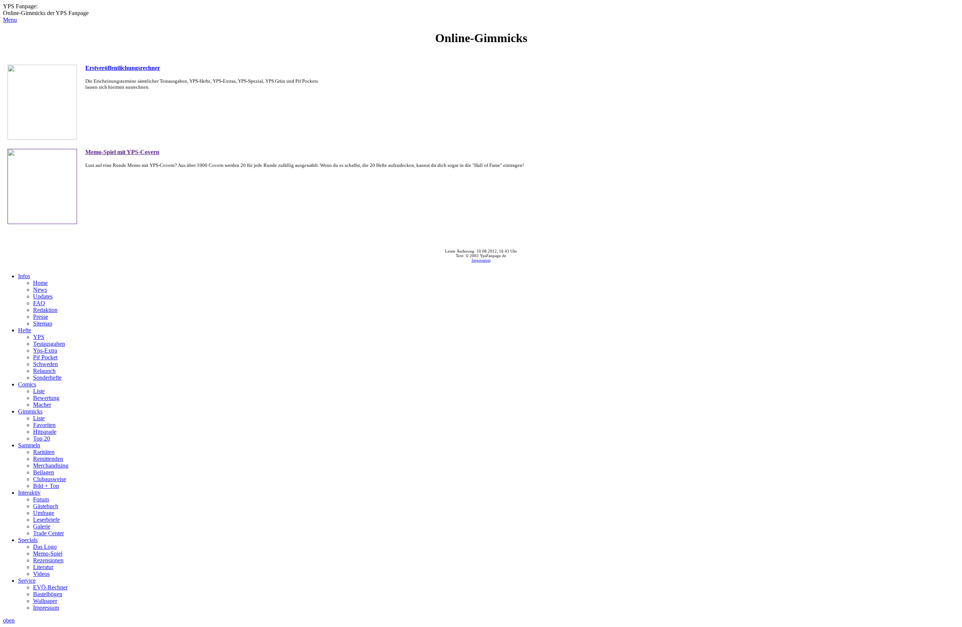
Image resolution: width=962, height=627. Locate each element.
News (40, 289)
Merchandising (50, 465)
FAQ (39, 303)
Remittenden (48, 459)
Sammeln (29, 445)
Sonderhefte (47, 377)
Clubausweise (49, 479)
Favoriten (44, 425)
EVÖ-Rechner (50, 587)
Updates (43, 296)
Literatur (43, 567)
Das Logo (45, 547)
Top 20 (41, 438)
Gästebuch (45, 506)
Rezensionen (48, 560)
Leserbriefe (46, 519)
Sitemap (42, 323)
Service (27, 580)
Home (40, 283)
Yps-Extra (45, 350)
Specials (28, 540)
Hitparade (44, 432)
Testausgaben (49, 344)
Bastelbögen (47, 594)
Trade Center (48, 533)
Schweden (45, 364)
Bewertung (46, 398)
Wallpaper (45, 601)
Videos (41, 574)
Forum (41, 499)
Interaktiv (29, 492)
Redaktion (45, 310)
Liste (39, 391)
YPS (38, 337)
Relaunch (44, 371)
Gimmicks (30, 411)
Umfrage (43, 513)
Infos (24, 276)
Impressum (481, 260)
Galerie (41, 526)
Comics (27, 384)
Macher (42, 404)
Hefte (24, 330)
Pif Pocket (45, 357)
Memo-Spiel (47, 553)
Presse (40, 317)
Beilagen (43, 472)
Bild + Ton (46, 486)
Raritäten (43, 452)
